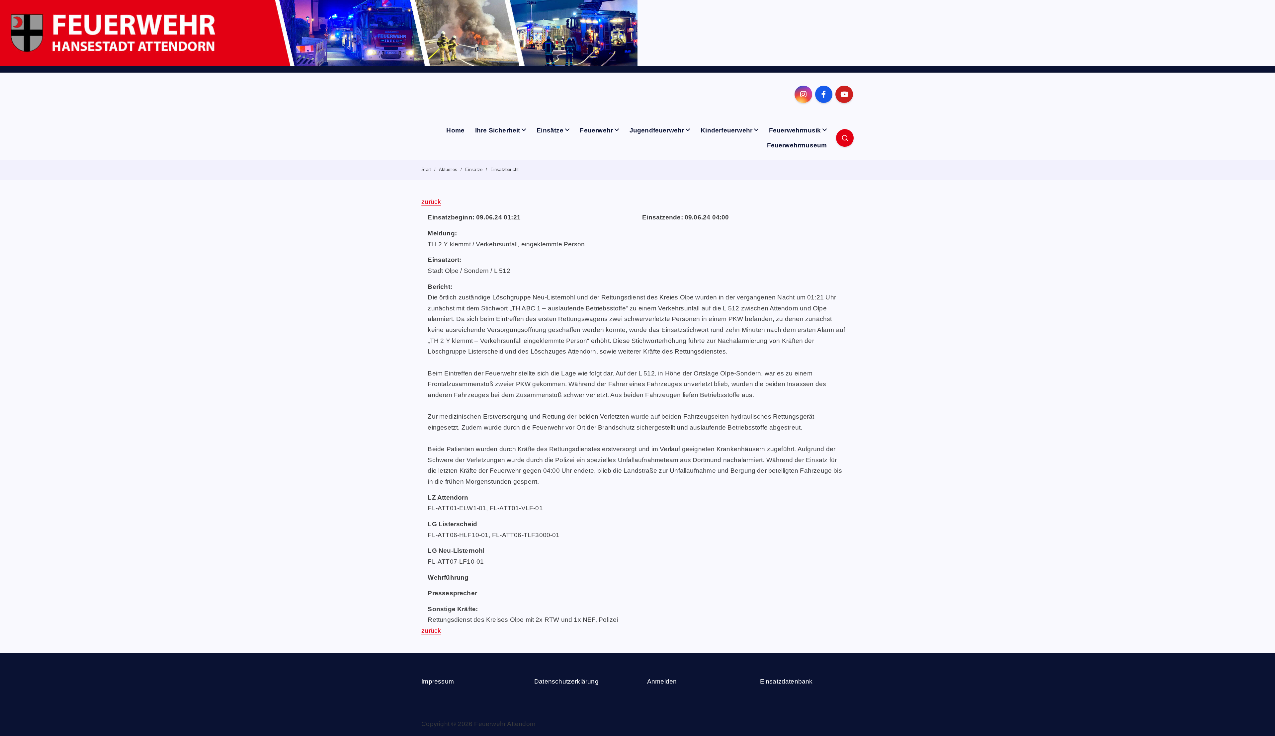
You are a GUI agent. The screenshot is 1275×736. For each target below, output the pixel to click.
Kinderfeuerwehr (726, 130)
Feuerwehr (596, 130)
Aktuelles (448, 169)
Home (455, 130)
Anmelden (662, 681)
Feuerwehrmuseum (797, 145)
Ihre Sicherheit (497, 130)
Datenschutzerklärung (566, 681)
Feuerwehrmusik (795, 130)
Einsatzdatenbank (786, 681)
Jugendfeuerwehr (657, 130)
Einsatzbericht (504, 169)
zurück (431, 201)
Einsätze (550, 130)
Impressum (437, 681)
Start (426, 169)
